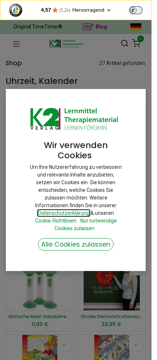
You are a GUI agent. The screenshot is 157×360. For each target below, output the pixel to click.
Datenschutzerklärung (63, 213)
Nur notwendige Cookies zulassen (85, 224)
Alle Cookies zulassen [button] (75, 244)
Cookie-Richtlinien (55, 221)
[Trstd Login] (140, 9)
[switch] (135, 10)
